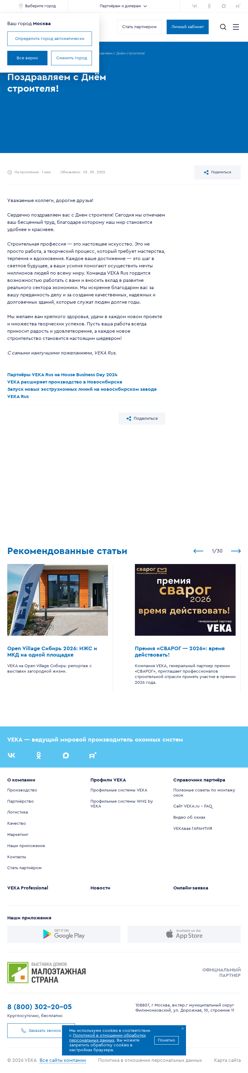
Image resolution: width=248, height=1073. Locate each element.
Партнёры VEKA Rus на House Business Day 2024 (62, 374)
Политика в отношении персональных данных (150, 1060)
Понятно (166, 1040)
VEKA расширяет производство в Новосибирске (64, 382)
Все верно (27, 58)
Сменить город (71, 58)
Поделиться (221, 172)
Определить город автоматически (49, 39)
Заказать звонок (44, 1031)
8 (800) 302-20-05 (39, 1007)
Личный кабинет (187, 27)
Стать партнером (139, 27)
